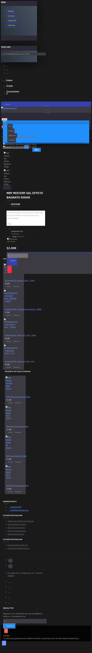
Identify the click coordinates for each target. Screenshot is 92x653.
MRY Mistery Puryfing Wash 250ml (18, 397)
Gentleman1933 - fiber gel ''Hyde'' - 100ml (19, 281)
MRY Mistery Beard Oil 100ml (17, 456)
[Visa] (9, 581)
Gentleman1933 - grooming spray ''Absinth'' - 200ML (23, 309)
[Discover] (9, 602)
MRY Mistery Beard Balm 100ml (17, 427)
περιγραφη (15, 204)
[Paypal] (9, 592)
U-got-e (11, 576)
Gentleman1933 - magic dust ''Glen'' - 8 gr (19, 361)
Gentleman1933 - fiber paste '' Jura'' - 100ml (20, 335)
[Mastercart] (9, 587)
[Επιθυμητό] (9, 269)
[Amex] (9, 597)
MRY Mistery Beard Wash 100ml (18, 486)
